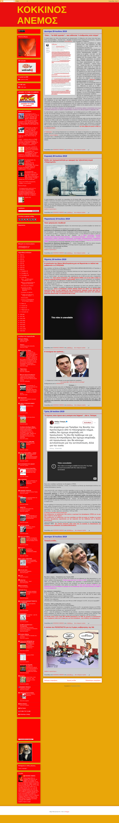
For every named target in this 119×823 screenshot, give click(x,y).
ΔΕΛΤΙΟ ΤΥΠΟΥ (29, 406)
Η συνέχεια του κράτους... (54, 352)
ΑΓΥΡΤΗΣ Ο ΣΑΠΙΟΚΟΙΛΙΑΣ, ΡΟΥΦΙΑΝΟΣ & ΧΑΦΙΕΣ (31, 550)
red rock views (23, 570)
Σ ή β (21, 575)
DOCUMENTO (68, 41)
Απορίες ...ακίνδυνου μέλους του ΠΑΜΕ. (27, 139)
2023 (21, 261)
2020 (21, 267)
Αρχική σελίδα (71, 680)
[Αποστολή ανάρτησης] (88, 149)
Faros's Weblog (24, 339)
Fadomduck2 (23, 397)
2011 (21, 328)
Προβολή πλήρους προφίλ (24, 801)
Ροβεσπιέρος (23, 369)
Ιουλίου (23, 277)
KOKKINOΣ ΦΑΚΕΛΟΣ (25, 490)
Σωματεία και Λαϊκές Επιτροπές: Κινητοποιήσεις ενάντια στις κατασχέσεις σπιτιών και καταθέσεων (28, 629)
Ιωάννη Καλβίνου (54, 135)
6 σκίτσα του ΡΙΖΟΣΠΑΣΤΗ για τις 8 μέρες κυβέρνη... (27, 300)
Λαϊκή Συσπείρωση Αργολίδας (28, 468)
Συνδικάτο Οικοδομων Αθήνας (27, 427)
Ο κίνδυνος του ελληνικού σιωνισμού (28, 399)
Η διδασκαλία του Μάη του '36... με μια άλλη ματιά (31, 128)
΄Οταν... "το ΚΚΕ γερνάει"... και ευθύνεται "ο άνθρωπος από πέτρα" (71, 35)
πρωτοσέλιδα (23, 739)
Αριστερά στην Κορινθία (26, 664)
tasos (21, 496)
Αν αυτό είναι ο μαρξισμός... (26, 571)
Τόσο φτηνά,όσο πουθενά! (55, 223)
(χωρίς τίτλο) (28, 197)
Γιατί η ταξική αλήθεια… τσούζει (28, 452)
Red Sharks (23, 708)
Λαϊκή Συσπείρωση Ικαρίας (27, 692)
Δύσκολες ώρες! (23, 370)
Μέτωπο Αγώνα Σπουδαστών (27, 374)
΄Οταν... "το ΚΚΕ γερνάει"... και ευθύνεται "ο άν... (27, 280)
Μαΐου (23, 303)
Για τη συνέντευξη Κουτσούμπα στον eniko (30, 172)
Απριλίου (23, 305)
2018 (21, 314)
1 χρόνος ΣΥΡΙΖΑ (30, 655)
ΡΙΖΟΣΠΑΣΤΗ (60, 383)
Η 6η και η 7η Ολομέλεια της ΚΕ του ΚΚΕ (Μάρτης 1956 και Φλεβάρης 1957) (32, 539)
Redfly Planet (23, 590)
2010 (21, 330)
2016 (21, 318)
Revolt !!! (22, 547)
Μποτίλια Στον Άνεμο (25, 350)
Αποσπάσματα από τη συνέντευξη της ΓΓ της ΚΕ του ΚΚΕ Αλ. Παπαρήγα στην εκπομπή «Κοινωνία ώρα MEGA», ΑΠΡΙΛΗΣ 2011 (32, 116)
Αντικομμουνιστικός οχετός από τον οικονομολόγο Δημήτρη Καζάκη (27, 189)
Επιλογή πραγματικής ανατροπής (27, 346)
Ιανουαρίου (24, 311)
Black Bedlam (23, 703)
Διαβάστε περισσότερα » (50, 209)
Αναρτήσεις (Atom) (76, 686)
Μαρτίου (23, 307)
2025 (21, 257)
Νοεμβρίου (24, 271)
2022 (21, 263)
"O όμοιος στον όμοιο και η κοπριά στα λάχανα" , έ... (27, 295)
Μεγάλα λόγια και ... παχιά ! (26, 581)
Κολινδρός (22, 416)
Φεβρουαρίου (24, 309)
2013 (21, 324)
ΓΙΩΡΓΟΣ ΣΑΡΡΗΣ (24, 525)
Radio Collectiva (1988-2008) (27, 441)
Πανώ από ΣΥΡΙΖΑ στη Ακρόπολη (27, 181)
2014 (21, 322)
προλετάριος (23, 613)
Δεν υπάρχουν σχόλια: (80, 149)
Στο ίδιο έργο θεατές (30, 417)
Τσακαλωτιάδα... (50, 541)
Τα (20, 739)
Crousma (22, 675)
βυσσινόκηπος (24, 585)
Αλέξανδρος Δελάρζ (25, 714)
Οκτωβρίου (24, 273)
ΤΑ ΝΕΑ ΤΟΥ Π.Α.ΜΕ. (25, 711)
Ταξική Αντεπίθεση (24, 536)
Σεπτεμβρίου (24, 275)
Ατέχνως (22, 344)
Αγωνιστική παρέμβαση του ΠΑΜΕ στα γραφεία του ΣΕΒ (31, 593)
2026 (21, 255)
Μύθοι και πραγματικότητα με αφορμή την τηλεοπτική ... (28, 283)
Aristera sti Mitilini (24, 514)
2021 (21, 265)
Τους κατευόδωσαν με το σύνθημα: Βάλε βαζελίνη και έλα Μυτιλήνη (31, 517)
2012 (21, 326)
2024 (21, 259)
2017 (21, 316)
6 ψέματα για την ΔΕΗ (25, 688)
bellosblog (22, 384)
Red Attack (22, 653)
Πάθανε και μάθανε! (24, 340)
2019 (21, 269)
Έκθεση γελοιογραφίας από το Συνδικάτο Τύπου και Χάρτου (31, 561)
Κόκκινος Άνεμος (22, 185)
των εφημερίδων (29, 739)
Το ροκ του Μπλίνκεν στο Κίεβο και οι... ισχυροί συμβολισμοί (31, 482)
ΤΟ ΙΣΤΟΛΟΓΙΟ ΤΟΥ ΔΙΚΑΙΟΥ (27, 464)
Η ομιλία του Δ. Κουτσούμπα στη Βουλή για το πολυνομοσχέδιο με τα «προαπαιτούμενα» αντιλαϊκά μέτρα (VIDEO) (32, 669)
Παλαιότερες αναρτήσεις (93, 680)
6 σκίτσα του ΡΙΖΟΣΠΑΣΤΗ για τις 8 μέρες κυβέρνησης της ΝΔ (69, 627)
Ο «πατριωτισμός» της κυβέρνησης (30, 160)
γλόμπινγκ (22, 580)
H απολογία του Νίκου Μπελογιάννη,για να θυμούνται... (26, 289)
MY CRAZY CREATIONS (26, 558)
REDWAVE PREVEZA (25, 687)
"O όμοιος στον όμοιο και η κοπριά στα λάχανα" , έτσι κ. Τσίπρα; (70, 415)
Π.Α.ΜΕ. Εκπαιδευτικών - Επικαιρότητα (26, 625)
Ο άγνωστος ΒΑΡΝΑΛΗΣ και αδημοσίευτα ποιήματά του (27, 642)
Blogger (67, 811)
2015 (21, 320)
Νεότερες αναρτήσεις (50, 680)
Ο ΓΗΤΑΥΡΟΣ (23, 479)
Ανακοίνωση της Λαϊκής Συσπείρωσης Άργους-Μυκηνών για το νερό (31, 471)
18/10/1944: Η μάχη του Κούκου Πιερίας (29, 492)
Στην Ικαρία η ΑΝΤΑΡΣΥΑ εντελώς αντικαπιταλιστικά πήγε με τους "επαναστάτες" (31, 148)
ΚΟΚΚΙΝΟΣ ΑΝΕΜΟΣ (30, 775)
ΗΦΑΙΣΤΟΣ (23, 507)
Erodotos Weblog (24, 634)
